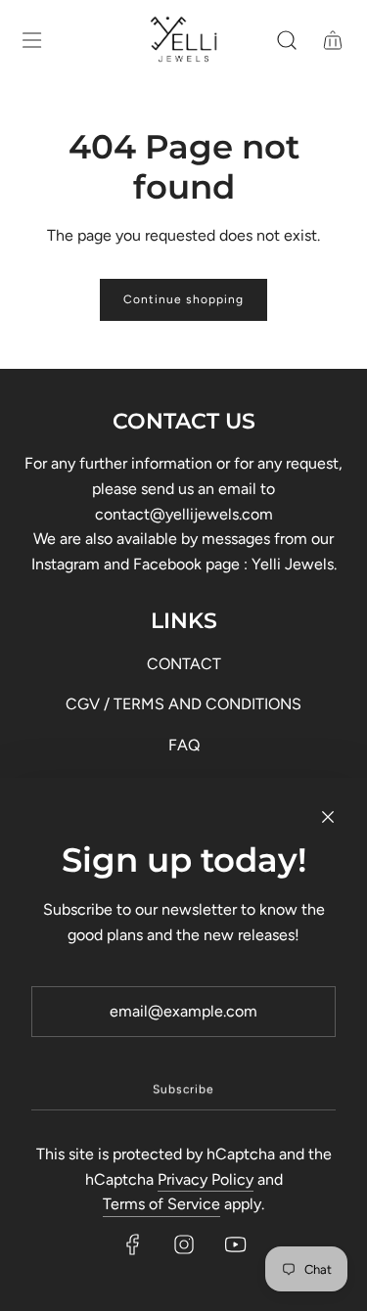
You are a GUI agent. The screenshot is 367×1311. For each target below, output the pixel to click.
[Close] (327, 816)
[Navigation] (31, 40)
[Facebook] (133, 1244)
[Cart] (332, 40)
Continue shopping (183, 299)
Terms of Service (161, 1204)
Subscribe (183, 1089)
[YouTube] (234, 1244)
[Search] (286, 40)
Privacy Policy (205, 1179)
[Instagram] (184, 1244)
